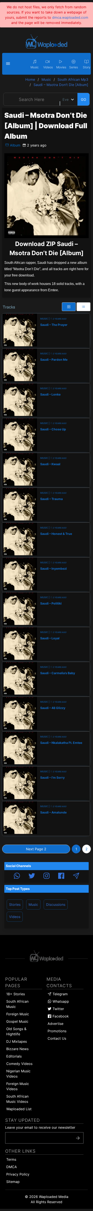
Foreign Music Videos (17, 1086)
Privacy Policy (17, 1174)
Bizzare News (17, 1049)
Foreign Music (17, 1014)
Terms (11, 1159)
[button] (8, 64)
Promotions (57, 1031)
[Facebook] (61, 876)
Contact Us (57, 1038)
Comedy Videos (19, 1063)
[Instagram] (46, 876)
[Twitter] (32, 876)
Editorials (14, 1056)
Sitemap (13, 1181)
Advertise (55, 1023)
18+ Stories (15, 994)
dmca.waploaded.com (70, 17)
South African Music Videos (17, 1099)
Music (33, 904)
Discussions (55, 904)
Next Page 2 (36, 849)
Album (14, 145)
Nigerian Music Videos (18, 1073)
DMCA (11, 1167)
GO (83, 99)
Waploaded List (19, 1109)
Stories (15, 904)
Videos (14, 917)
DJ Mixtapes (16, 1041)
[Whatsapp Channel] (17, 876)
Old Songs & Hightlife (16, 1031)
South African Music (17, 1004)
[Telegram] (76, 876)
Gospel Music (17, 1021)
